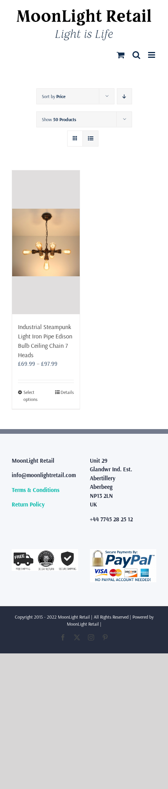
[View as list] (90, 138)
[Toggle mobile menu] (152, 55)
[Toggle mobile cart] (121, 55)
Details (67, 392)
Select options (30, 395)
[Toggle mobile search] (136, 55)
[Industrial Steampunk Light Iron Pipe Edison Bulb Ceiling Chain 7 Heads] (46, 242)
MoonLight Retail (83, 624)
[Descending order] (124, 96)
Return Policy (28, 504)
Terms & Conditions (35, 490)
